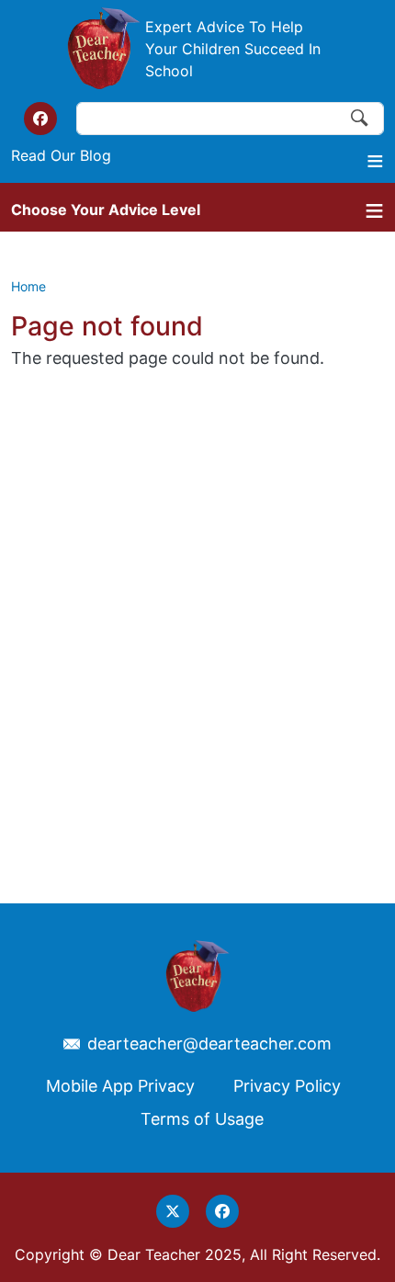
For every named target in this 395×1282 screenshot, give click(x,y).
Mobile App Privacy (120, 1085)
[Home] (104, 48)
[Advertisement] (197, 598)
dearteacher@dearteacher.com (209, 1044)
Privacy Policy (287, 1085)
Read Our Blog (61, 155)
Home (28, 286)
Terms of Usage (202, 1119)
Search (360, 118)
